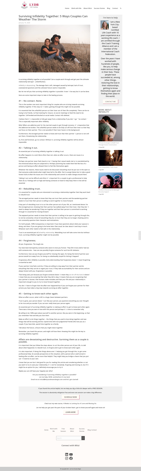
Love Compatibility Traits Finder (108, 167)
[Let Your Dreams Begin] (30, 5)
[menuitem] (67, 5)
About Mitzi (72, 430)
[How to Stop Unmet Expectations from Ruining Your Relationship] (139, 235)
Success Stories (82, 430)
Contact (94, 430)
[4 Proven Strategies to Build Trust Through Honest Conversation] (110, 128)
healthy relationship (47, 232)
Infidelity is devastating (27, 85)
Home (46, 430)
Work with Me (53, 430)
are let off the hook (76, 275)
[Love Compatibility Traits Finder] (110, 158)
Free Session (63, 430)
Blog (89, 430)
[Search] (120, 5)
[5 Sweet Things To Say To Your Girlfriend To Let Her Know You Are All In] (1, 235)
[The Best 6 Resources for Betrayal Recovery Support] (110, 180)
